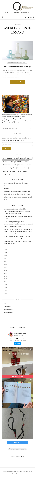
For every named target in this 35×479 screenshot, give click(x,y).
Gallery (5, 168)
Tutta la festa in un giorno (12, 194)
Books (5, 161)
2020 (5, 264)
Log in (6, 303)
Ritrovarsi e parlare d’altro (14, 219)
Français (29, 164)
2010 (5, 293)
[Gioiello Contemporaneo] (17, 7)
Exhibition (21, 164)
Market (19, 168)
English (14, 164)
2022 (5, 261)
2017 (5, 273)
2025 (5, 252)
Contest (26, 161)
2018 (5, 270)
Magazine (12, 168)
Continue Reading (17, 82)
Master (26, 168)
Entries (7, 306)
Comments (8, 309)
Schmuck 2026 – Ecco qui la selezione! (16, 197)
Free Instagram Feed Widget (18, 449)
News (19, 171)
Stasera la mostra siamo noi (12, 191)
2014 (5, 282)
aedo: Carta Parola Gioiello (12, 183)
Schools (23, 62)
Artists (10, 62)
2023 (5, 258)
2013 (5, 284)
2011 (5, 290)
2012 (5, 287)
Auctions (22, 158)
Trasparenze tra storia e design (17, 66)
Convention (6, 164)
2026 (5, 249)
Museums (16, 62)
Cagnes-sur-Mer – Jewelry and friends (16, 186)
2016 (5, 276)
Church (11, 161)
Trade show (6, 174)
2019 (5, 267)
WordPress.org (8, 312)
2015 (5, 279)
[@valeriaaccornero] (10, 334)
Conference (18, 161)
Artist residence (7, 158)
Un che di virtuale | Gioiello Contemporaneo (18, 216)
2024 (5, 255)
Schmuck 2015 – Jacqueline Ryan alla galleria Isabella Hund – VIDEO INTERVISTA (18, 241)
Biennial (29, 158)
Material (5, 171)
